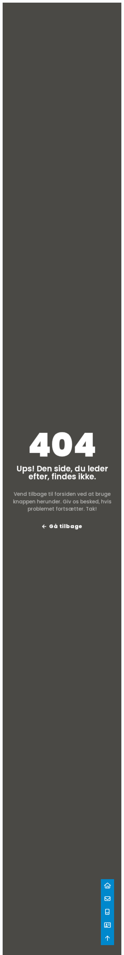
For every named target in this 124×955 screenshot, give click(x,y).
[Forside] (107, 885)
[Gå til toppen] (107, 938)
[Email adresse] (107, 899)
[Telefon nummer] (107, 912)
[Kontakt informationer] (107, 925)
